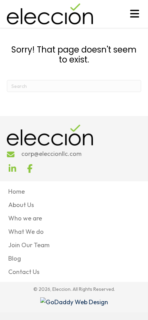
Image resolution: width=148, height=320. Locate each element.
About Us (21, 205)
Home (16, 191)
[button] (12, 168)
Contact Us (24, 272)
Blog (14, 258)
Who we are (25, 218)
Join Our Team (29, 245)
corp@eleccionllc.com (51, 154)
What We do (26, 232)
